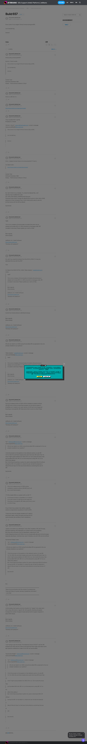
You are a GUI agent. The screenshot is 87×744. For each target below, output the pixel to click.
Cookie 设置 (46, 376)
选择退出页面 (44, 373)
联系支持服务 (61, 2)
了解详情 (46, 369)
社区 (67, 2)
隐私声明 (29, 372)
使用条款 (33, 372)
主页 (10, 2)
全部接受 (39, 376)
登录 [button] (76, 2)
